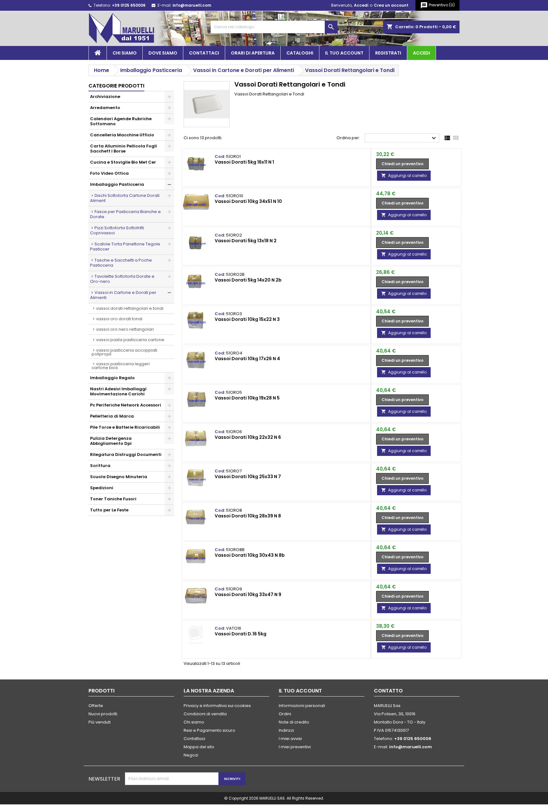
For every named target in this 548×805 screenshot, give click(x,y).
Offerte (95, 706)
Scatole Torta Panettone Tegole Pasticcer (125, 246)
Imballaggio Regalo (112, 378)
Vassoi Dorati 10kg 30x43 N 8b (250, 555)
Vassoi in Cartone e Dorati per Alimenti (123, 295)
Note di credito (294, 722)
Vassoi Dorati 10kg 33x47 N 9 (248, 594)
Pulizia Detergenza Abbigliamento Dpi (111, 440)
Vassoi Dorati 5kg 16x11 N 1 (244, 162)
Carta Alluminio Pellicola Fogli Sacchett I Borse (123, 148)
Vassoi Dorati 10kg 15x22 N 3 (247, 319)
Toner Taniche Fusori (113, 499)
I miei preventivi (295, 747)
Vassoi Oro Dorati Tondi (119, 319)
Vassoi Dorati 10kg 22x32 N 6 (248, 437)
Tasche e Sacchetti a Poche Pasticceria (121, 262)
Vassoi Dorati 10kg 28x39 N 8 (248, 516)
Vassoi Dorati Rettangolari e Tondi (129, 308)
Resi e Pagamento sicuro (209, 730)
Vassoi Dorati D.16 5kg (240, 634)
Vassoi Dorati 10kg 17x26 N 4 (247, 358)
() (437, 5)
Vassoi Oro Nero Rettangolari (125, 329)
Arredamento (105, 108)
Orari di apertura (253, 53)
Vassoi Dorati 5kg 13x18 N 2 (246, 240)
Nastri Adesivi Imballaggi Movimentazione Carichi (118, 391)
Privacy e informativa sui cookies (217, 706)
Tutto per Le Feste (109, 510)
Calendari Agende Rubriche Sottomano (121, 121)
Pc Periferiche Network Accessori (125, 405)
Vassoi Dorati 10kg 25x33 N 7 (248, 476)
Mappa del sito (199, 747)
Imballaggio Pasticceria (117, 184)
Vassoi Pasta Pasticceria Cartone (130, 340)
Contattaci (204, 53)
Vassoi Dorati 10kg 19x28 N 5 (247, 398)
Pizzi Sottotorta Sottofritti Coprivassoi (117, 230)
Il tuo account (344, 53)
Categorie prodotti (116, 85)
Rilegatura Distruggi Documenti (125, 454)
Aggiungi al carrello (404, 175)
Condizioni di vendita (205, 714)
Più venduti (99, 722)
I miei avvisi (290, 739)
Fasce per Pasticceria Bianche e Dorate (125, 214)
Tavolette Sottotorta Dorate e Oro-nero (122, 278)
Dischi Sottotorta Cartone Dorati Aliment (125, 198)
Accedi (361, 5)
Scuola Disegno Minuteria (118, 477)
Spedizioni (101, 488)
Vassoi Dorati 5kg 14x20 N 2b (248, 280)
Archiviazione (105, 97)
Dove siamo (162, 53)
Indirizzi (286, 730)
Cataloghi (299, 53)
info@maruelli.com (192, 5)
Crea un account (391, 5)
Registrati (388, 53)
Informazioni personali (302, 706)
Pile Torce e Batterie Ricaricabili (125, 427)
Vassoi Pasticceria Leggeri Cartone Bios (121, 366)
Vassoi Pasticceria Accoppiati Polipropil (124, 352)
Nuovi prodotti (102, 714)
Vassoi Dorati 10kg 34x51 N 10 (248, 201)
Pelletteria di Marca (112, 416)
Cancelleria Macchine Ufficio (122, 135)
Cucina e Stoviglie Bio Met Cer (123, 162)
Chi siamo (125, 53)
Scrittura (100, 466)
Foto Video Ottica (109, 173)
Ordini (285, 714)
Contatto (388, 690)
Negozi (191, 755)
